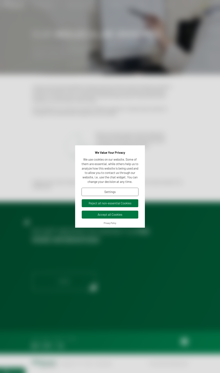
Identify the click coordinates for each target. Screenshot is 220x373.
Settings (110, 192)
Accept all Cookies (110, 214)
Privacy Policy (110, 223)
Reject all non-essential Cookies (110, 203)
